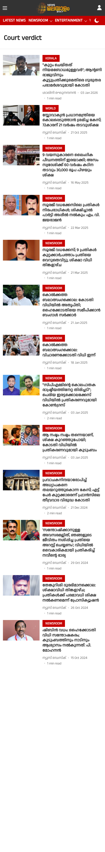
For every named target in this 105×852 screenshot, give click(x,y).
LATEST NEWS (14, 20)
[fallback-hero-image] (22, 78)
